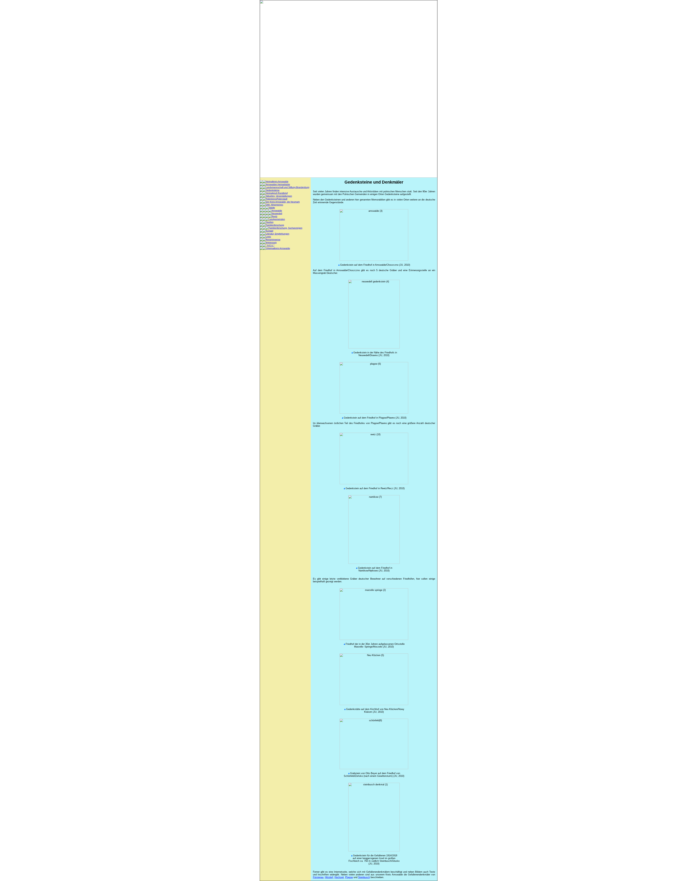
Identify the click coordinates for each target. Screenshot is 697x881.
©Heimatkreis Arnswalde (278, 248)
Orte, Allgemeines (274, 205)
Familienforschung (275, 225)
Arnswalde (277, 210)
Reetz (274, 216)
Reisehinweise (273, 239)
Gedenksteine (273, 190)
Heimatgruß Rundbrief (277, 193)
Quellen (270, 222)
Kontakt (269, 231)
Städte (272, 207)
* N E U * (270, 245)
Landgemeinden (277, 219)
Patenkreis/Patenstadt (276, 199)
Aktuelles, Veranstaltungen (279, 196)
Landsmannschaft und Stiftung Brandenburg (287, 187)
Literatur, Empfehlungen (277, 234)
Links (268, 237)
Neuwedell (277, 213)
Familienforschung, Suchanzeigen (285, 228)
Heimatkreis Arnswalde (277, 181)
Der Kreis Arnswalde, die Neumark (283, 202)
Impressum (271, 242)
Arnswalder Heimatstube (278, 184)
